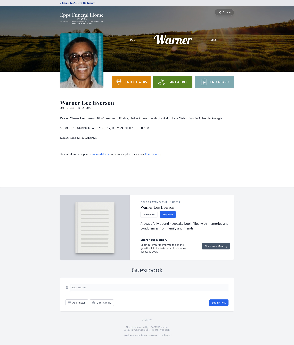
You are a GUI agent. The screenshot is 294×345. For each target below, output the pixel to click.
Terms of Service (156, 329)
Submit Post (219, 302)
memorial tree (101, 154)
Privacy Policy (137, 329)
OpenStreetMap (150, 335)
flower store (152, 154)
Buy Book (168, 214)
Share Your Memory (216, 246)
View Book (149, 214)
